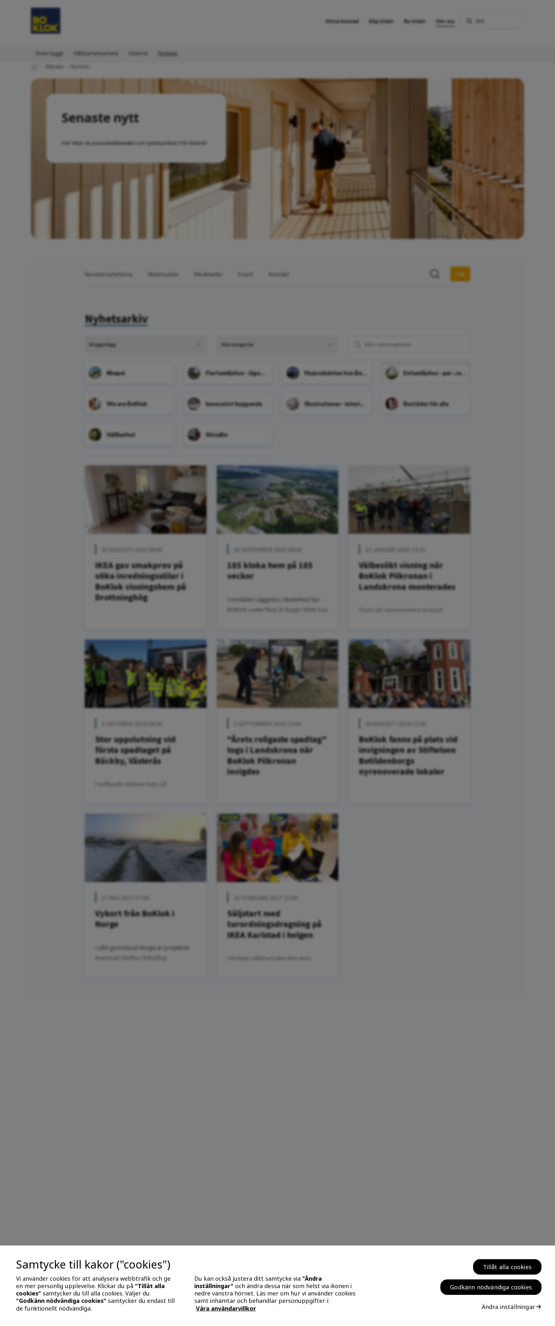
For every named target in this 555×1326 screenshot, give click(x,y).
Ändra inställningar (508, 1307)
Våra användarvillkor (226, 1308)
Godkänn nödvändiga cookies (491, 1287)
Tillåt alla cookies (507, 1267)
